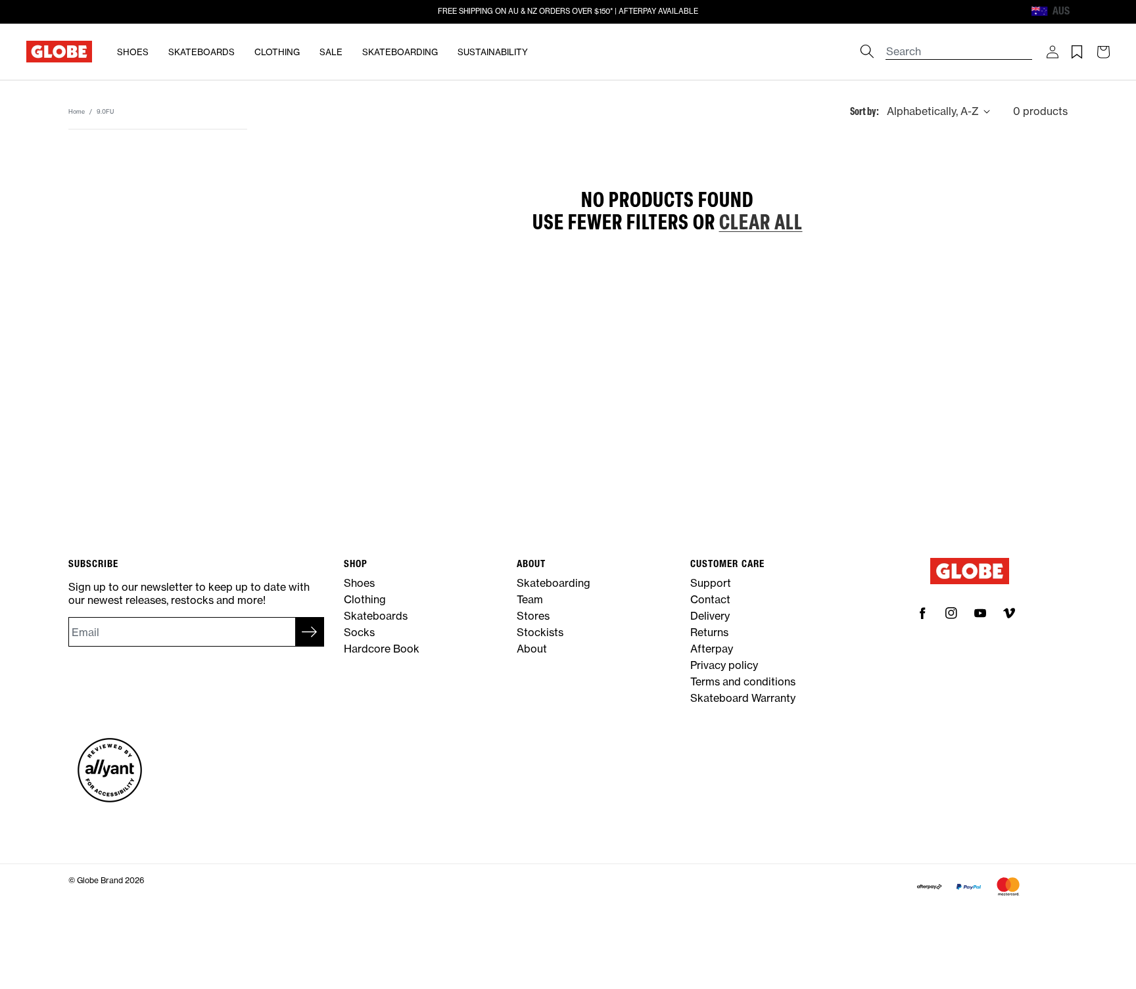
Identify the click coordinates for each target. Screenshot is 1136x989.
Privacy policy (724, 665)
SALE (331, 52)
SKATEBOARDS (201, 52)
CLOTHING (277, 52)
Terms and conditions (742, 681)
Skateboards (376, 615)
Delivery (710, 615)
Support (710, 582)
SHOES (133, 52)
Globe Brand (100, 880)
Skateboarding (553, 582)
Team (530, 599)
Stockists (540, 632)
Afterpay (711, 648)
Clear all (761, 221)
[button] (1052, 52)
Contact (710, 599)
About (532, 648)
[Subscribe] (309, 632)
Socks (359, 632)
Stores (533, 615)
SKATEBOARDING (400, 52)
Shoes (359, 582)
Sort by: (864, 111)
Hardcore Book (381, 648)
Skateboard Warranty (742, 697)
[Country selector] (1081, 11)
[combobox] (959, 45)
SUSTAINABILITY (493, 52)
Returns (709, 632)
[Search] (867, 51)
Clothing (365, 599)
